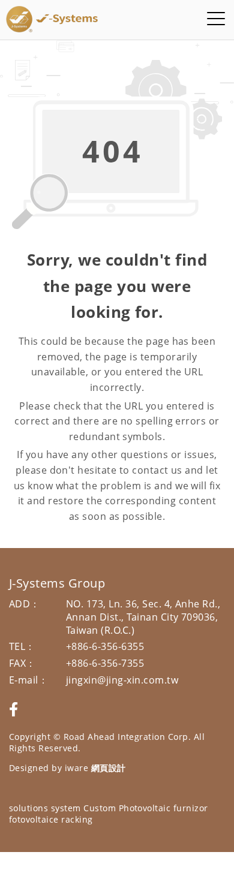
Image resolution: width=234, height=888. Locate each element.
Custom (99, 808)
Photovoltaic (145, 808)
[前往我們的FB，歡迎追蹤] (13, 709)
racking (76, 819)
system (66, 808)
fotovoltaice (34, 819)
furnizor (190, 808)
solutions (28, 808)
